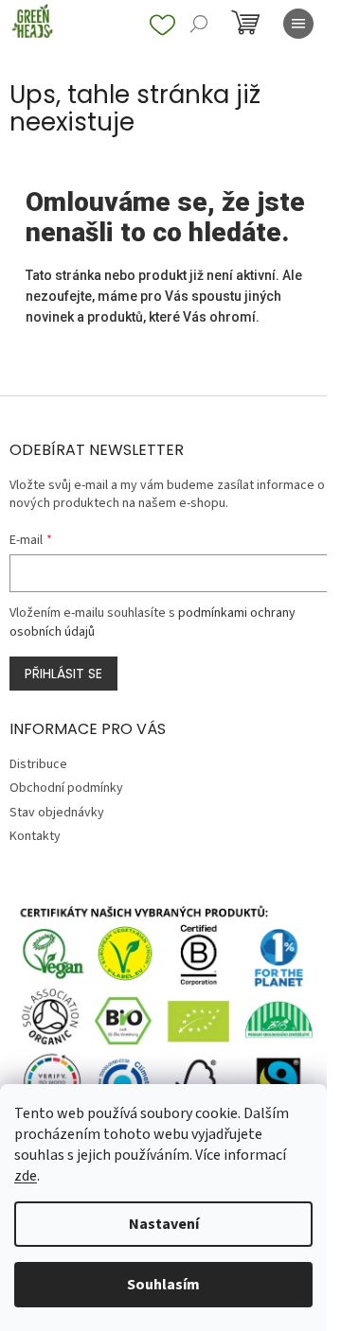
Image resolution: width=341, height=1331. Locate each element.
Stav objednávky (56, 812)
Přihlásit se (63, 673)
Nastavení (164, 1224)
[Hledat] (199, 24)
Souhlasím (163, 1284)
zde (25, 1175)
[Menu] (298, 24)
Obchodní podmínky (66, 788)
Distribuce (38, 764)
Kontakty (35, 836)
